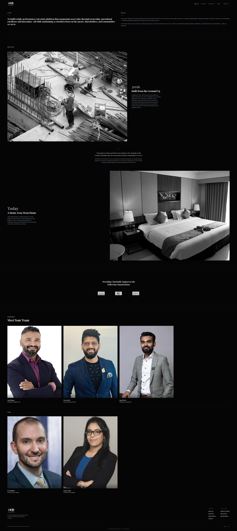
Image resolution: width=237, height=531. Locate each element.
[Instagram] (226, 526)
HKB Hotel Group (225, 511)
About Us (196, 3)
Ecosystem (211, 3)
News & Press (212, 516)
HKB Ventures (224, 516)
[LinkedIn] (224, 526)
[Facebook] (229, 526)
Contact (226, 3)
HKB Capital (224, 513)
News (218, 3)
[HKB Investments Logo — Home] (13, 3)
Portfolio (203, 3)
